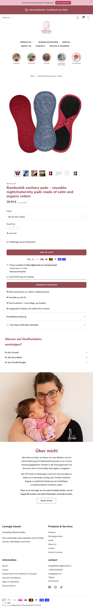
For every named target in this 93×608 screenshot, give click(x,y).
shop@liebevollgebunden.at (59, 566)
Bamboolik (11, 183)
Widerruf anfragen (46, 285)
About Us (26, 46)
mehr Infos (46, 501)
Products (25, 42)
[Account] (77, 17)
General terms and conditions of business (19, 573)
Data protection (9, 585)
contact (40, 46)
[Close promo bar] (91, 2)
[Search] (88, 17)
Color (9, 211)
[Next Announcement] (86, 9)
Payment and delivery (11, 577)
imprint (5, 569)
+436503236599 (55, 569)
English (6, 18)
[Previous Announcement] (6, 9)
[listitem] (46, 10)
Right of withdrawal (10, 581)
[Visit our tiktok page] (61, 587)
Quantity (11, 224)
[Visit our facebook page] (49, 587)
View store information (17, 271)
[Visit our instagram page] (55, 587)
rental (66, 42)
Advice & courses (59, 46)
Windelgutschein (48, 42)
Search (5, 566)
